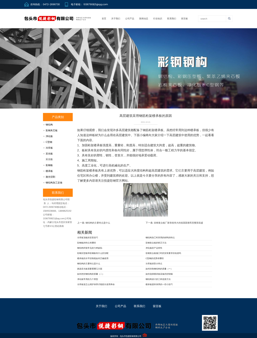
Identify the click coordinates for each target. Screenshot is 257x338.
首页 (104, 18)
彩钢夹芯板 (52, 130)
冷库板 (49, 148)
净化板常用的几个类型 (87, 279)
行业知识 (157, 18)
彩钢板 (49, 165)
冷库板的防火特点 (154, 263)
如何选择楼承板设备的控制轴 (159, 274)
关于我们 (115, 18)
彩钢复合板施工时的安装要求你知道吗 (163, 253)
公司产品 (129, 18)
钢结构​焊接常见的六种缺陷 (89, 248)
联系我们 (171, 18)
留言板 (184, 18)
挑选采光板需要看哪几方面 (89, 269)
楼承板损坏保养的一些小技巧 (159, 284)
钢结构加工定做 (54, 182)
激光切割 (50, 177)
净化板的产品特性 (154, 248)
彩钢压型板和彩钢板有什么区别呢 (92, 253)
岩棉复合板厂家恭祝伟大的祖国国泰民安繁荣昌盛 (178, 222)
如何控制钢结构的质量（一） (159, 269)
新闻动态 (143, 18)
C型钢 (49, 142)
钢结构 (49, 124)
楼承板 (49, 171)
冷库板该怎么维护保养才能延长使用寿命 (96, 284)
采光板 (49, 153)
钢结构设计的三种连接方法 (158, 279)
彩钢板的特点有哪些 (86, 243)
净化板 (49, 136)
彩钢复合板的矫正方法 (156, 243)
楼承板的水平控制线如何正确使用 (92, 258)
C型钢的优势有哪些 (155, 258)
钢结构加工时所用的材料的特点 (160, 237)
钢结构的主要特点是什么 (98, 222)
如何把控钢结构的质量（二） (90, 274)
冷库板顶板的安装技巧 (87, 237)
